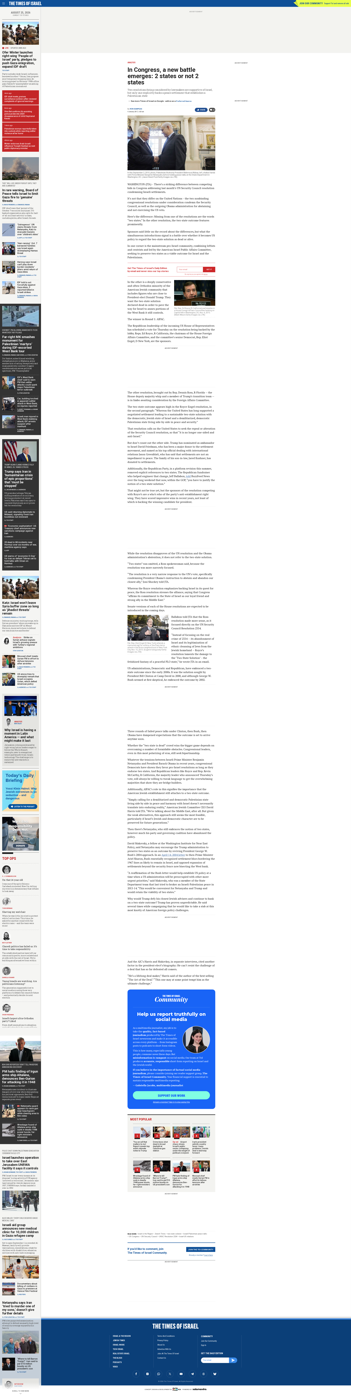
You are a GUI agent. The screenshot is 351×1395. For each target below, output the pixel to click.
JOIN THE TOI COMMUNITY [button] (200, 1249)
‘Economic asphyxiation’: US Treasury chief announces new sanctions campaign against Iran (20, 530)
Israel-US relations (186, 1236)
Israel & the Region (145, 1234)
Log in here (208, 1255)
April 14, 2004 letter (173, 855)
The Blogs (117, 1358)
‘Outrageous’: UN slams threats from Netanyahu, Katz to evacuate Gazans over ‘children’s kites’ (27, 229)
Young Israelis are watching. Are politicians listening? (19, 982)
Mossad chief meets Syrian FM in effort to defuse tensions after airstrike (200, 1180)
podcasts (117, 1362)
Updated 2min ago (18, 48)
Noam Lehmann (9, 1086)
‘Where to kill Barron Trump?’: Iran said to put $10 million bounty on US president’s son (161, 1180)
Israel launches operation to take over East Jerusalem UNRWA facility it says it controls (20, 1163)
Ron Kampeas (136, 109)
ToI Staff (5, 70)
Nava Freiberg (9, 204)
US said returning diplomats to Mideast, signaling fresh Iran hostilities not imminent (19, 514)
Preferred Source (184, 101)
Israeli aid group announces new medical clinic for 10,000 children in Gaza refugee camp (20, 1230)
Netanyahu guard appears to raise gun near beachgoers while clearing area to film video (28, 1111)
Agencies (20, 431)
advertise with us (164, 1349)
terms (206, 274)
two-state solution (174, 1234)
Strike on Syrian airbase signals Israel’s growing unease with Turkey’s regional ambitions (25, 642)
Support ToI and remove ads (336, 3)
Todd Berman (7, 908)
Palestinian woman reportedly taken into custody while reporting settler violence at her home (20, 131)
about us (161, 1345)
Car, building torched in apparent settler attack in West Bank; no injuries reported (27, 402)
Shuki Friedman (8, 1015)
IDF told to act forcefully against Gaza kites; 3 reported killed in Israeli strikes (26, 287)
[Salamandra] (199, 1389)
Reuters (22, 1294)
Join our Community (311, 3)
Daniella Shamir (8, 977)
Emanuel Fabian (24, 204)
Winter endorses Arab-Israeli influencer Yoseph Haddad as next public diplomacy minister (19, 146)
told (188, 476)
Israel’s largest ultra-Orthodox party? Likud (18, 1019)
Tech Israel (118, 1349)
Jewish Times (160, 1234)
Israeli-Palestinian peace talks (195, 1234)
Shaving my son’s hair (14, 911)
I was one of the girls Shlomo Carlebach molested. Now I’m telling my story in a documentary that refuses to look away (20, 888)
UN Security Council (149, 1236)
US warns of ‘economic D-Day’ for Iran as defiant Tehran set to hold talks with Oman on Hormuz (20, 560)
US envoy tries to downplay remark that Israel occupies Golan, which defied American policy (28, 679)
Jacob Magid (11, 489)
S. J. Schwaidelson (9, 876)
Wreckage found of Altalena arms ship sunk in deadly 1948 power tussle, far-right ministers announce (141, 1181)
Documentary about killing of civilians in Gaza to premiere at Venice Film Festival (27, 1287)
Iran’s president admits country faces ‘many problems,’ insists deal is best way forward (200, 1147)
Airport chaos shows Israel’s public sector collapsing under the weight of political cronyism (181, 1147)
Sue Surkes (8, 1239)
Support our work (171, 1095)
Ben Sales (18, 723)
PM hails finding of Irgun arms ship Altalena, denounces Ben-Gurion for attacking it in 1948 (181, 1181)
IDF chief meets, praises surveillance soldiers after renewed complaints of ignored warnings (20, 98)
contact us (161, 1358)
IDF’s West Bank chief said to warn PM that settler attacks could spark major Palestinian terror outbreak (27, 383)
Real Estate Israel (121, 1353)
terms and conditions (166, 1336)
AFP (20, 238)
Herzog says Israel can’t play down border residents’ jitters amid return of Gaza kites (27, 267)
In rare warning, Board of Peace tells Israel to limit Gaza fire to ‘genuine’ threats (20, 195)
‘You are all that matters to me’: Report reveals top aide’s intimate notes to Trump (141, 1146)
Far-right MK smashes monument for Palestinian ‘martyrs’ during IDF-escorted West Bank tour (18, 344)
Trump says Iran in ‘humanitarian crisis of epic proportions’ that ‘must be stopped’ (18, 479)
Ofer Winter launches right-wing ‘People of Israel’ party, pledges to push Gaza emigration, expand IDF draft (19, 59)
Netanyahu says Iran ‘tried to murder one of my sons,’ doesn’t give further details (18, 1308)
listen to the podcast (24, 807)
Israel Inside (118, 1345)
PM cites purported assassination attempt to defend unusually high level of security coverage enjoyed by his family (20, 1324)
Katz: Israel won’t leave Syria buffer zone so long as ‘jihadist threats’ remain (20, 608)
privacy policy (162, 1340)
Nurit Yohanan (24, 409)
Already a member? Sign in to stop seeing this (171, 1102)
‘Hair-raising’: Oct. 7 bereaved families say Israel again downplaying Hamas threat (27, 248)
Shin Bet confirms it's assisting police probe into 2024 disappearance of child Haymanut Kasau (19, 115)
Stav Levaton (32, 355)
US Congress (134, 1236)
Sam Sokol (20, 355)
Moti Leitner (7, 943)
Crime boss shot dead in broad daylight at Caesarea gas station (160, 1146)
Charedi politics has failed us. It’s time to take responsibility (19, 948)
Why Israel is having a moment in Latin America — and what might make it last (20, 735)
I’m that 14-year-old (12, 879)
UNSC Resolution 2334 (168, 1236)
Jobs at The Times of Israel (168, 1353)
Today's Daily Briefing (20, 778)
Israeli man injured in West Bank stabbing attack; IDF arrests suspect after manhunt (27, 421)
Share (202, 110)
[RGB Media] (177, 1389)
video (115, 1367)
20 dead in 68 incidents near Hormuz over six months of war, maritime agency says (20, 544)
